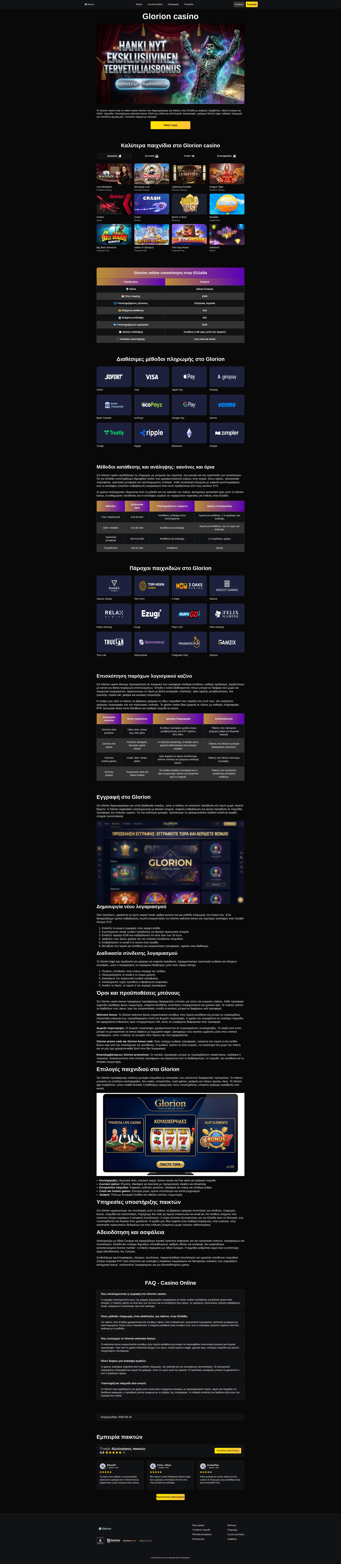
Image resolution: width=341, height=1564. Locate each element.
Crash (187, 156)
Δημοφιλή (112, 156)
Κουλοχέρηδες (224, 156)
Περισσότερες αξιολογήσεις (170, 1497)
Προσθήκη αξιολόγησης (228, 1450)
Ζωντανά (149, 156)
